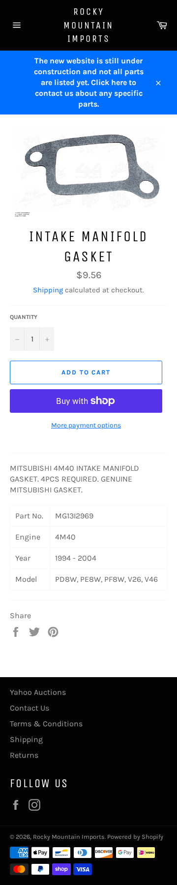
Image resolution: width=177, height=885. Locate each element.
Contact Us (29, 708)
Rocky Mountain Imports (88, 25)
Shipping (48, 289)
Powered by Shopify (135, 836)
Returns (24, 755)
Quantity (23, 317)
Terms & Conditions (46, 723)
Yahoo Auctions (38, 692)
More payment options (86, 425)
